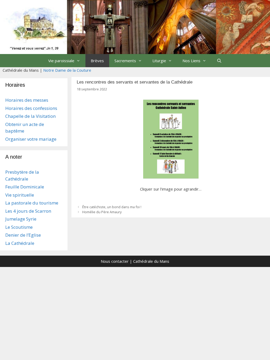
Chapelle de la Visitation (30, 116)
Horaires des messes (26, 100)
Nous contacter (115, 261)
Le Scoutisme (19, 227)
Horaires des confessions (31, 108)
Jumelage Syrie (20, 219)
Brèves (97, 60)
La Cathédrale (19, 243)
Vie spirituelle (19, 195)
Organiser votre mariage (30, 139)
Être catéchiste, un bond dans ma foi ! (111, 207)
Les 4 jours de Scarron (28, 211)
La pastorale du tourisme (31, 203)
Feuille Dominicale (24, 187)
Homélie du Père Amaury (102, 212)
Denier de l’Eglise (23, 235)
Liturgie (159, 60)
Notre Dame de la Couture (67, 70)
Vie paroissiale (61, 60)
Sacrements (125, 60)
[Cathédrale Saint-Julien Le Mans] (135, 26)
